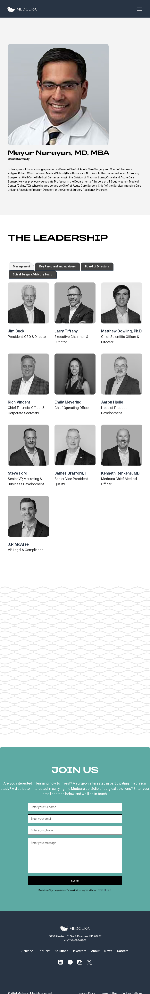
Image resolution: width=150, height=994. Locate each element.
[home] (22, 8)
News (108, 951)
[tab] (21, 267)
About (95, 951)
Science (27, 951)
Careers (123, 951)
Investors (80, 951)
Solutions (61, 951)
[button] (139, 8)
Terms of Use (103, 890)
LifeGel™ (44, 951)
